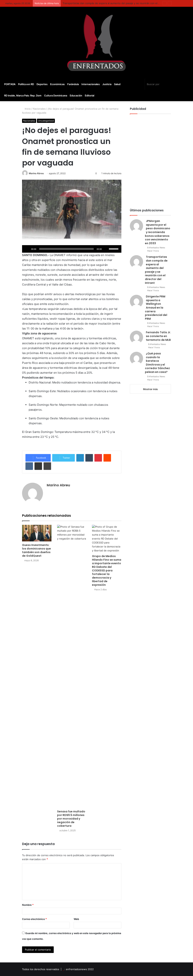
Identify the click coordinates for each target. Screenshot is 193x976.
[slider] (114, 248)
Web (76, 919)
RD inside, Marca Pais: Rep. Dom (22, 95)
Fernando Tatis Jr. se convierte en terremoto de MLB (158, 336)
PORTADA (9, 84)
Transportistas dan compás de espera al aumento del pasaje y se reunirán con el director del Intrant (121, 3)
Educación (76, 95)
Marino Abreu (36, 173)
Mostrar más (150, 389)
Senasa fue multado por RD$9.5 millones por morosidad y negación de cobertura (71, 819)
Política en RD (26, 84)
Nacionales (39, 108)
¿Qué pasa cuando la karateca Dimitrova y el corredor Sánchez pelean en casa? (157, 363)
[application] (71, 249)
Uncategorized (46, 120)
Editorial (89, 95)
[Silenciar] (106, 249)
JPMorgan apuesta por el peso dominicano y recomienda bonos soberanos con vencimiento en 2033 (157, 232)
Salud (117, 84)
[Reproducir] (27, 249)
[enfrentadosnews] (96, 42)
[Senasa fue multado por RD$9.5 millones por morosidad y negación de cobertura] (71, 666)
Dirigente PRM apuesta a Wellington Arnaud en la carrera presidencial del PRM (156, 308)
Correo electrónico (34, 919)
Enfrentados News (156, 247)
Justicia (106, 84)
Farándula (73, 84)
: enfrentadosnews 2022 (79, 969)
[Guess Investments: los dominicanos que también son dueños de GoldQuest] (36, 533)
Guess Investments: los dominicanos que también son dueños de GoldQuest (36, 550)
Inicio (27, 108)
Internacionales (90, 84)
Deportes (42, 84)
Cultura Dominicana (55, 95)
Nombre (28, 904)
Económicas (57, 84)
